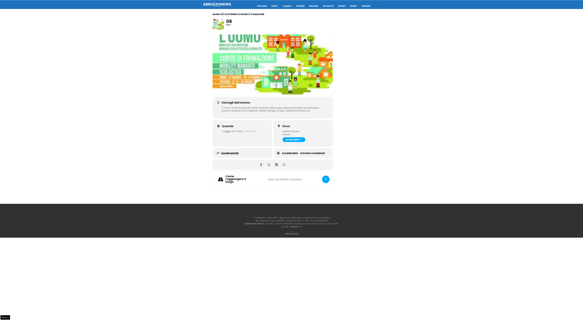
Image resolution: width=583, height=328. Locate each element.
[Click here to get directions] (326, 179)
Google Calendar (312, 153)
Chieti (274, 6)
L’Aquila (287, 6)
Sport (353, 6)
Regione (313, 6)
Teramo (300, 6)
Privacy (5, 317)
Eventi (341, 6)
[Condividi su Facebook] (261, 165)
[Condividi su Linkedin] (276, 165)
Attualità (328, 6)
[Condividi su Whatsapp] (284, 165)
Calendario (290, 153)
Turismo (365, 6)
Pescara (262, 6)
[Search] (378, 6)
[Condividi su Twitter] (269, 165)
